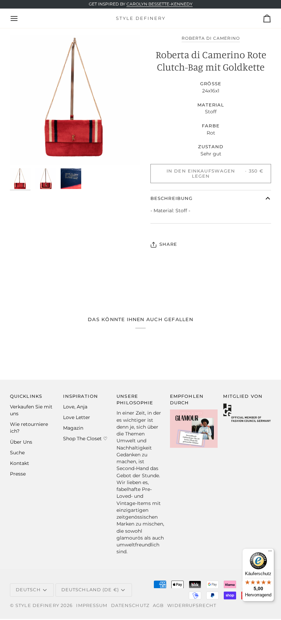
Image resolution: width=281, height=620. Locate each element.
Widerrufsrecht (191, 605)
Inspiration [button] (80, 396)
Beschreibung (171, 198)
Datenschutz (130, 605)
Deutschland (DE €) (90, 589)
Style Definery (37, 605)
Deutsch (28, 589)
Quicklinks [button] (26, 396)
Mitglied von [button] (242, 396)
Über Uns (21, 442)
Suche (17, 452)
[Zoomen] (75, 100)
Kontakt (19, 463)
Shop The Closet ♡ (85, 438)
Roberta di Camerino (211, 38)
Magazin (73, 428)
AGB (158, 605)
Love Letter (76, 417)
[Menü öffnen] (20, 18)
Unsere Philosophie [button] (135, 399)
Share (168, 244)
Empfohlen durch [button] (187, 399)
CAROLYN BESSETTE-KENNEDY (159, 4)
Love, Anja (75, 406)
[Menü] (270, 552)
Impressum (91, 605)
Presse (18, 474)
